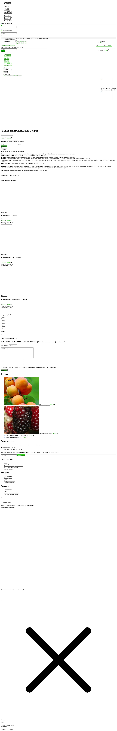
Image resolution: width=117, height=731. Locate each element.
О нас (5, 463)
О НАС (6, 5)
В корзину (4, 146)
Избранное (7, 41)
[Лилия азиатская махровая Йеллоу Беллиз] (18, 294)
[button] (104, 46)
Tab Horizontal (8, 17)
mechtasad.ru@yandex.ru (8, 45)
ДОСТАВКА (8, 11)
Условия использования (11, 467)
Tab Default (7, 16)
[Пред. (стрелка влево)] (1, 722)
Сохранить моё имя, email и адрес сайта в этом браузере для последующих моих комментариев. (30, 367)
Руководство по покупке (11, 493)
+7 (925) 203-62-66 (21, 43)
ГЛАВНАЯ (7, 2)
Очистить (21, 141)
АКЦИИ (6, 8)
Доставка (7, 464)
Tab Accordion (8, 20)
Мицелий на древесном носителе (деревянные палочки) (25, 444)
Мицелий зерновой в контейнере (7, 444)
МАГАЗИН (7, 3)
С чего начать (8, 489)
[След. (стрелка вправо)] (3, 722)
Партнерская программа (11, 494)
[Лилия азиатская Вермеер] (18, 210)
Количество (4, 141)
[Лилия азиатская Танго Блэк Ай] (18, 252)
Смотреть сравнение (7, 729)
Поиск (3, 51)
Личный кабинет (9, 38)
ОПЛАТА (7, 10)
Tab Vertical (7, 19)
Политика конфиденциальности (13, 466)
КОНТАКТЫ (8, 13)
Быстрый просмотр (6, 224)
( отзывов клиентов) (7, 135)
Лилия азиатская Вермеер (9, 215)
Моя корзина (8, 478)
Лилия (6, 72)
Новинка (48, 444)
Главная (6, 68)
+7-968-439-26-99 (6, 502)
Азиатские (7, 74)
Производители (8, 469)
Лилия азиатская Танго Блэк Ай (11, 257)
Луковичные (7, 69)
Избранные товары (9, 481)
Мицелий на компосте (42, 444)
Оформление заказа (10, 39)
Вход (101, 42)
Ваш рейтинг (4, 345)
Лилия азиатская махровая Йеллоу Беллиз (14, 299)
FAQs (5, 491)
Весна (6, 71)
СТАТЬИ (6, 6)
